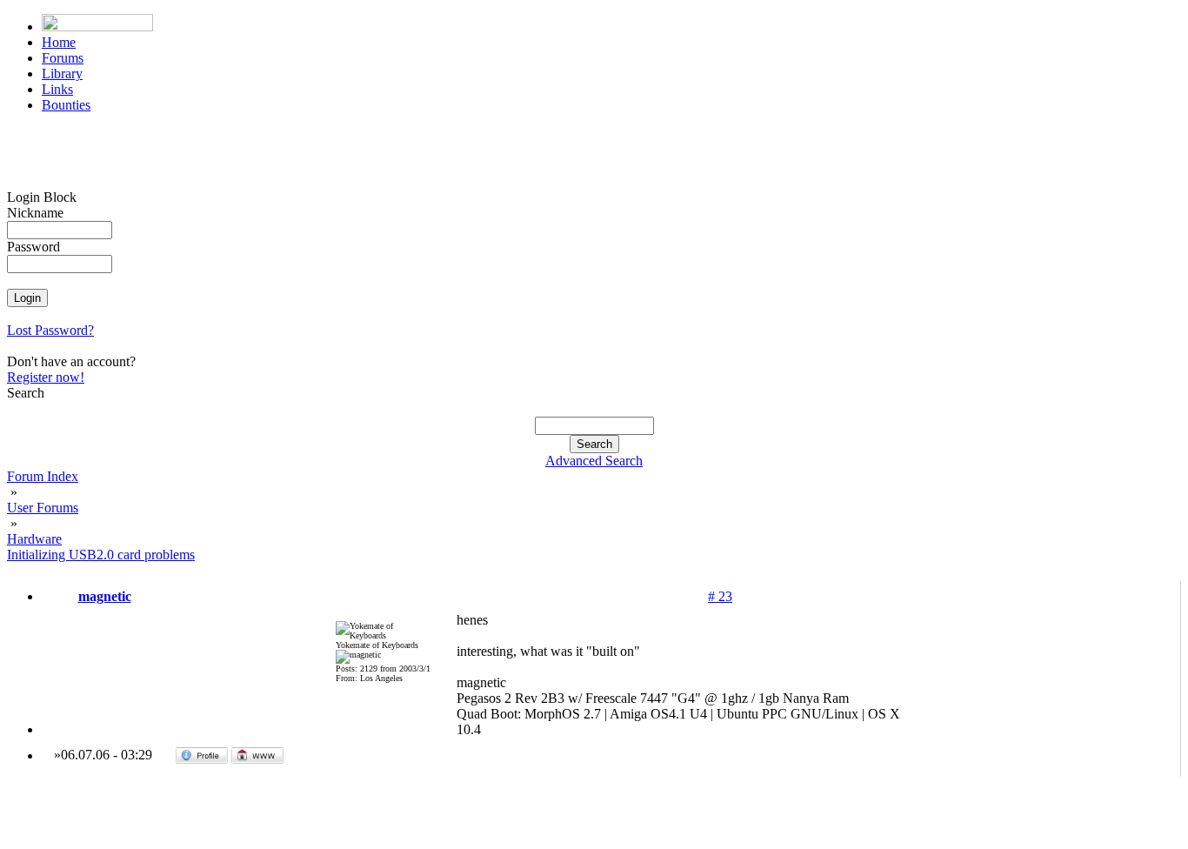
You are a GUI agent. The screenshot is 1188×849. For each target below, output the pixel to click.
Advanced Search (594, 460)
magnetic (104, 596)
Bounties (66, 104)
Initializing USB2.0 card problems (101, 554)
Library (62, 73)
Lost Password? (50, 330)
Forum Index (42, 476)
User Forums (42, 507)
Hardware (34, 538)
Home (59, 42)
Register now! (45, 377)
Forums (62, 57)
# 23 (720, 596)
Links (57, 89)
